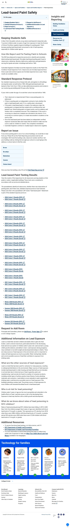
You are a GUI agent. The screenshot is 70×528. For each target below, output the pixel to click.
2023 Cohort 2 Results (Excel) (15, 251)
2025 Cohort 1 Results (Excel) (15, 219)
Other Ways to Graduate (7, 499)
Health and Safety (58, 30)
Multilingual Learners (23, 493)
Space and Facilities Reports (34, 7)
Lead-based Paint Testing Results (14, 28)
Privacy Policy (47, 514)
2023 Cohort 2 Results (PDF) (15, 249)
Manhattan (6, 156)
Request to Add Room (33, 22)
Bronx (5, 147)
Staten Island (7, 164)
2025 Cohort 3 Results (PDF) (15, 204)
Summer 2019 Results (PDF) (14, 321)
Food (36, 495)
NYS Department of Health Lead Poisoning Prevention (21, 429)
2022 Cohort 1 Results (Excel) (14, 278)
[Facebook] (59, 514)
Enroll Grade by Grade (6, 491)
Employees (54, 491)
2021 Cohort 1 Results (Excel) (15, 297)
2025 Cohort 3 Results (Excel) (15, 206)
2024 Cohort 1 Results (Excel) (15, 238)
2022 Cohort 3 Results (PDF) (15, 262)
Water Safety (57, 44)
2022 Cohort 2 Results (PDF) (13, 269)
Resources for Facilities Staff (61, 39)
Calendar (54, 499)
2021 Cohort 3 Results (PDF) (15, 282)
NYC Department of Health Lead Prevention (18, 427)
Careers (54, 493)
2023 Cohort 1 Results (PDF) (15, 256)
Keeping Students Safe (11, 22)
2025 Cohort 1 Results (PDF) (15, 217)
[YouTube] (59, 517)
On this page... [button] (7, 17)
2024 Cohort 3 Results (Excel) (15, 225)
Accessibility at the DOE (41, 491)
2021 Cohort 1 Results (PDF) (15, 295)
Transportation (38, 497)
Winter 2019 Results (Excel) (14, 317)
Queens (5, 160)
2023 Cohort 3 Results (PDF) (15, 243)
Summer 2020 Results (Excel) (15, 310)
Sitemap (43, 514)
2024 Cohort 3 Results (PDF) (15, 223)
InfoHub (59, 503)
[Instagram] (61, 514)
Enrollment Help (5, 493)
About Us (54, 495)
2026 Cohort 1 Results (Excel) (15, 199)
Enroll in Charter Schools (7, 495)
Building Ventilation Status (59, 25)
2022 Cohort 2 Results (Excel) (14, 271)
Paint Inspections (58, 34)
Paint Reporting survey (36, 170)
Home (2, 7)
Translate (63, 4)
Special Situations (39, 505)
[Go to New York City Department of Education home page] (34, 2)
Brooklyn (6, 152)
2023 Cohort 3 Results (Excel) (15, 245)
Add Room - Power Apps (33, 331)
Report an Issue (9, 26)
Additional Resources (33, 28)
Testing (20, 499)
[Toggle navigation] (3, 2)
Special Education (22, 491)
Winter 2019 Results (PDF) (14, 315)
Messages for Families (57, 501)
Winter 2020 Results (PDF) (14, 302)
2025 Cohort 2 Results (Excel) (15, 212)
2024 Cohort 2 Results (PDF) (15, 230)
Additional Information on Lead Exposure (36, 25)
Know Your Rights (39, 499)
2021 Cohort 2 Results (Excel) (15, 291)
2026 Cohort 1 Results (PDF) (15, 197)
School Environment (39, 501)
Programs (20, 503)
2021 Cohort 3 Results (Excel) (15, 284)
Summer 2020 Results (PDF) (14, 308)
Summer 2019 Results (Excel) (15, 323)
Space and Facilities (20, 7)
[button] (67, 524)
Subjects (20, 497)
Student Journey (22, 501)
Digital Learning (22, 495)
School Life (10, 7)
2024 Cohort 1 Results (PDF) (15, 236)
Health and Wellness (40, 493)
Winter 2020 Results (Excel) (14, 304)
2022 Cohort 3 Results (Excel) (15, 264)
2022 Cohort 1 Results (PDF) (13, 275)
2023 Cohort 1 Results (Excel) (15, 258)
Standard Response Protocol (13, 24)
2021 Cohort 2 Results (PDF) (15, 289)
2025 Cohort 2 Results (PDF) (15, 210)
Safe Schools (38, 503)
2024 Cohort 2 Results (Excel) (15, 232)
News (53, 497)
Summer (3, 497)
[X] (64, 514)
